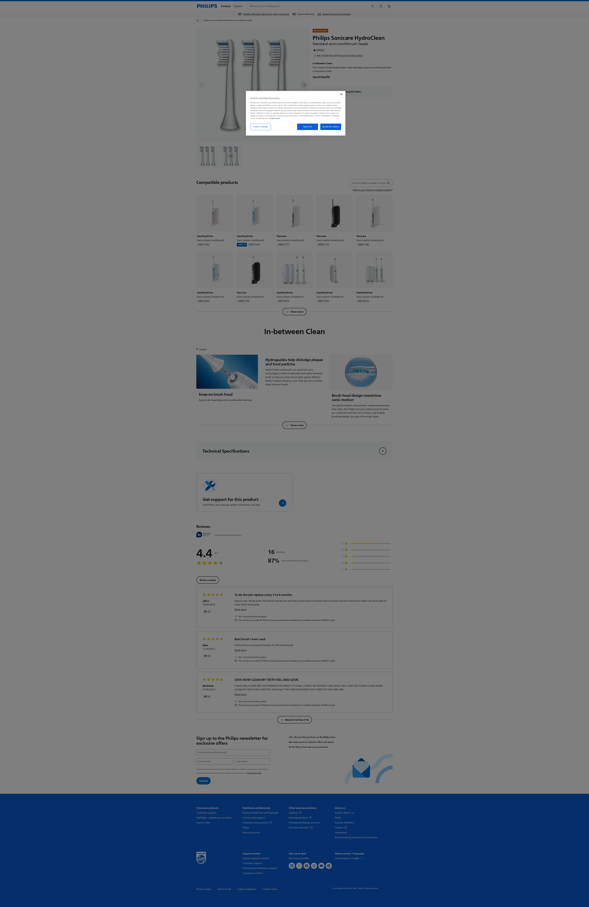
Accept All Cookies (330, 126)
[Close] (341, 94)
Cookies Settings (260, 126)
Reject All (308, 126)
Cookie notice (274, 118)
